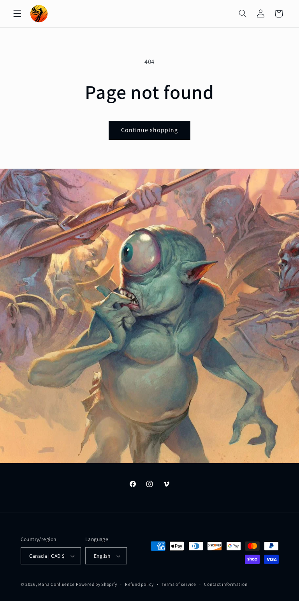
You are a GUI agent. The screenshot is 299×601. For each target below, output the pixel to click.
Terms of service (179, 584)
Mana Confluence (56, 584)
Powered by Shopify (96, 584)
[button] (17, 14)
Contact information (225, 584)
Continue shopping (149, 130)
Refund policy (139, 584)
